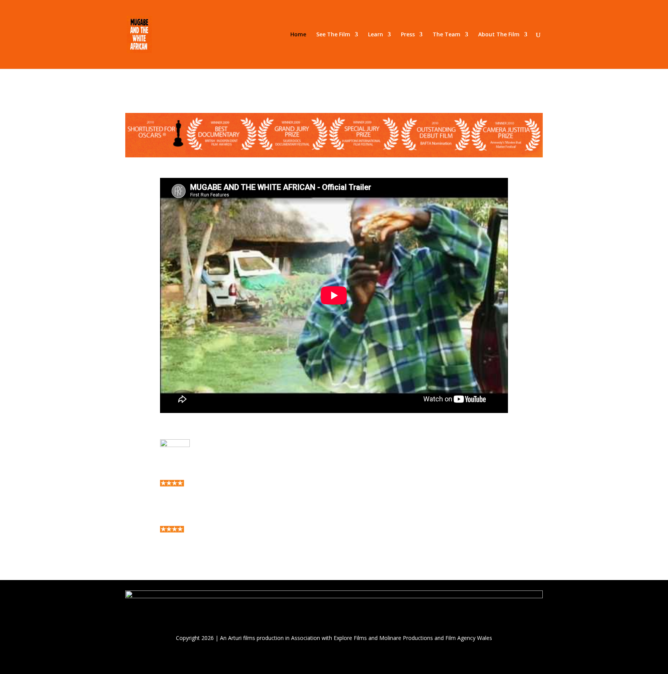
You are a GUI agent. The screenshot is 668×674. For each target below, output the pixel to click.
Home (298, 35)
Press (408, 35)
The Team (446, 35)
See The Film (333, 35)
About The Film (499, 35)
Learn (375, 35)
